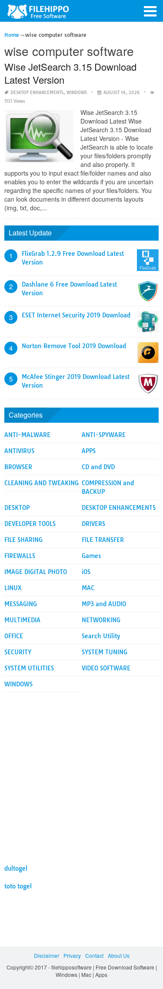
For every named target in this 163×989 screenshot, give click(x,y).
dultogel (15, 868)
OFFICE (13, 636)
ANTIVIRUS (19, 451)
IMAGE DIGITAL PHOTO (35, 572)
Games (91, 556)
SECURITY (17, 652)
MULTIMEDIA (22, 620)
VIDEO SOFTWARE (106, 668)
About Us (119, 955)
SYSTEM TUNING (104, 652)
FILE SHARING (23, 540)
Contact (94, 955)
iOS (86, 572)
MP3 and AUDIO (104, 604)
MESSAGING (20, 604)
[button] (150, 10)
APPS (89, 451)
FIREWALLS (19, 556)
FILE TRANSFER (103, 540)
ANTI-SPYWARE (104, 435)
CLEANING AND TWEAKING (41, 483)
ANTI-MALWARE (27, 435)
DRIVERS (93, 524)
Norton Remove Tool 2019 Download (74, 346)
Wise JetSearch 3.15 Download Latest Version (70, 73)
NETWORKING (101, 620)
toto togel (18, 886)
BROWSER (18, 467)
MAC (88, 588)
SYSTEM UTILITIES (29, 668)
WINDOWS (77, 92)
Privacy (72, 955)
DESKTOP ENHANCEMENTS (36, 92)
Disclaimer (46, 955)
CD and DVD (98, 467)
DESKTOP (17, 508)
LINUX (13, 588)
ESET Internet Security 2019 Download (76, 315)
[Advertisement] (81, 773)
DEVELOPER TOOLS (30, 524)
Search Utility (101, 636)
